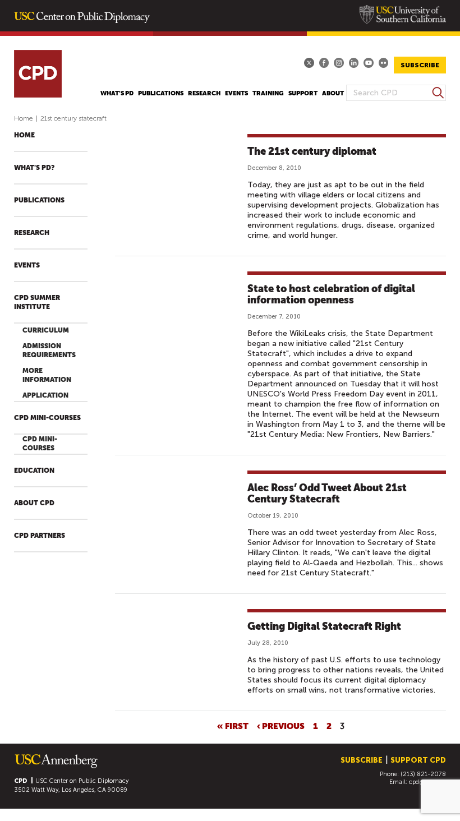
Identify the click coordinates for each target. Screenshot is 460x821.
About (333, 93)
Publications (160, 93)
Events (236, 93)
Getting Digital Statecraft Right (324, 626)
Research (204, 93)
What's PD (117, 93)
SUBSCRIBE (420, 65)
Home (23, 118)
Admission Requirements (49, 350)
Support (303, 93)
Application (45, 395)
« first (233, 726)
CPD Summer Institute (37, 302)
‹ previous (281, 726)
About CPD (34, 503)
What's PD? (34, 168)
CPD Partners (39, 535)
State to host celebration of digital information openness (331, 294)
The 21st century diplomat (311, 151)
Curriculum (45, 330)
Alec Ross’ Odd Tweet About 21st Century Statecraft (327, 493)
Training (268, 93)
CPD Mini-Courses (47, 418)
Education (34, 470)
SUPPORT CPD (418, 760)
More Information (46, 375)
